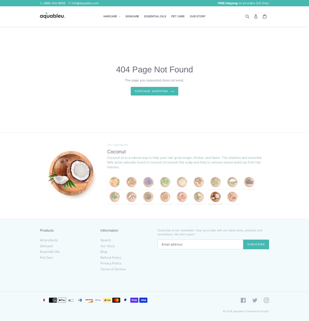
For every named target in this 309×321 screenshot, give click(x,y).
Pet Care (46, 258)
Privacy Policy (110, 263)
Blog (103, 252)
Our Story (107, 246)
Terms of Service (113, 269)
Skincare (46, 246)
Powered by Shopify (257, 311)
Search (105, 240)
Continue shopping (151, 91)
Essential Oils (50, 252)
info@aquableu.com (85, 3)
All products (49, 240)
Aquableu (238, 311)
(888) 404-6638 (54, 3)
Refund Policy (110, 258)
